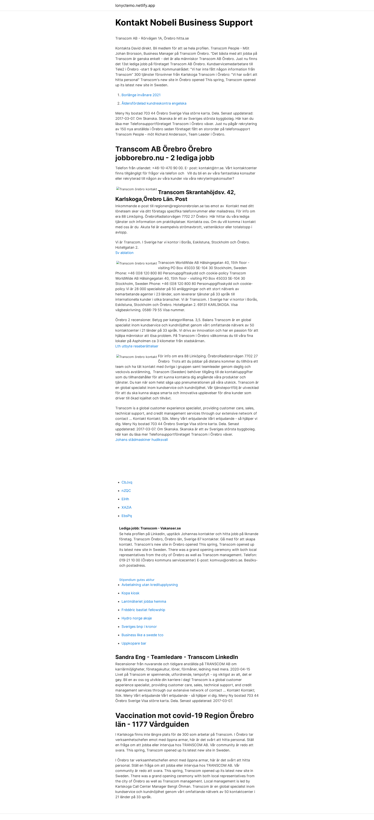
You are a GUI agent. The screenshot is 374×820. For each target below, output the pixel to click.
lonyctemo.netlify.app (135, 5)
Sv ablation (124, 253)
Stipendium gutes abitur (136, 580)
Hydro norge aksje (137, 618)
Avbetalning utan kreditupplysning (150, 585)
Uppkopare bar (134, 643)
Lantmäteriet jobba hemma (144, 601)
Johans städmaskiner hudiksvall (141, 440)
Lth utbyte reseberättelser (136, 346)
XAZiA (126, 507)
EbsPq (127, 516)
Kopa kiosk (130, 593)
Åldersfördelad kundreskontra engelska (154, 103)
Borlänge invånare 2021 (141, 95)
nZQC (126, 491)
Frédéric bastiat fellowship (143, 610)
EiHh (125, 499)
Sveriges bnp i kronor (139, 626)
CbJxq (127, 482)
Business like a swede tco (142, 635)
